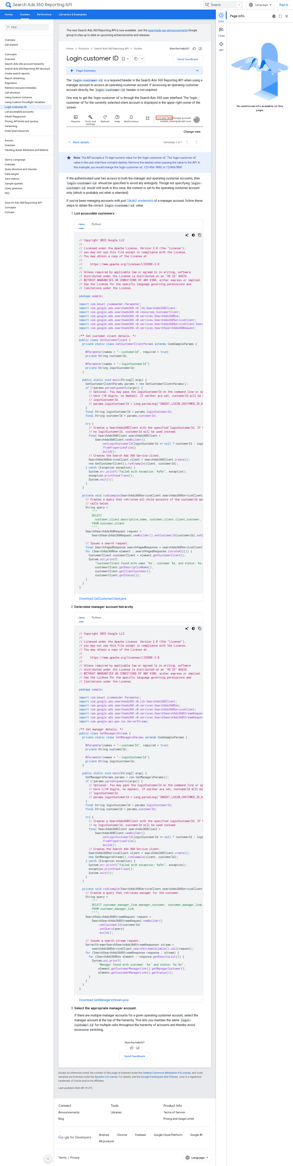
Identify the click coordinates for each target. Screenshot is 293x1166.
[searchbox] (27, 27)
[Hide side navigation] (48, 1159)
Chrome (122, 1134)
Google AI (196, 1134)
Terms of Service (174, 1112)
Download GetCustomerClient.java (102, 599)
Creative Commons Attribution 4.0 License (167, 1072)
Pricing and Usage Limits (178, 1118)
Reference (44, 14)
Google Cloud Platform (168, 1134)
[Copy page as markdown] (136, 58)
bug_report (273, 16)
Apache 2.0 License (106, 1076)
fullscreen (280, 16)
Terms (62, 1157)
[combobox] (223, 4)
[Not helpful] (200, 49)
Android (104, 1134)
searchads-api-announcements (168, 30)
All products (106, 1141)
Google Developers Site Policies (159, 1076)
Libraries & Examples (73, 14)
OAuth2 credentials (140, 201)
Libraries (116, 1112)
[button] (135, 71)
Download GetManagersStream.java (104, 1000)
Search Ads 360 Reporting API (42, 4)
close (286, 16)
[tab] (81, 224)
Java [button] (81, 224)
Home (9, 14)
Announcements (69, 1112)
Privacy (75, 1157)
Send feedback (187, 59)
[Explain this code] (187, 235)
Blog (61, 1118)
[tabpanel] (139, 416)
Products (84, 48)
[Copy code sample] (200, 235)
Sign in (283, 4)
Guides (25, 14)
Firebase (140, 1134)
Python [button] (96, 224)
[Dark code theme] (193, 235)
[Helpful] (194, 49)
